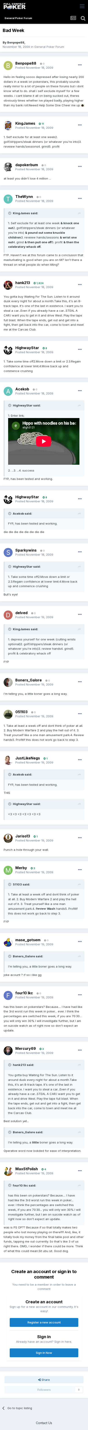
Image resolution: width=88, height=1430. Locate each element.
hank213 (22, 282)
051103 (21, 712)
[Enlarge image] (82, 105)
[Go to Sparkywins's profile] (8, 552)
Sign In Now (44, 1353)
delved (21, 612)
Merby (21, 868)
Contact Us (44, 1423)
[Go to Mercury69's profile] (8, 1050)
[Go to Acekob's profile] (8, 391)
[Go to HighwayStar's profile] (8, 350)
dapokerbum (26, 165)
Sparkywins (26, 550)
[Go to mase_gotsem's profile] (8, 942)
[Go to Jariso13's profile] (8, 838)
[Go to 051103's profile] (8, 714)
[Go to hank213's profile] (8, 285)
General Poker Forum (49, 47)
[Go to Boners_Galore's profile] (8, 682)
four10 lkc (24, 993)
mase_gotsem (27, 940)
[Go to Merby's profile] (8, 870)
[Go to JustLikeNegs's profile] (8, 760)
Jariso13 (22, 836)
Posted (34, 67)
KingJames (25, 123)
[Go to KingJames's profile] (8, 125)
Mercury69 (25, 1048)
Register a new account (44, 1322)
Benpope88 (15, 42)
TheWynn (24, 196)
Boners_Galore (28, 680)
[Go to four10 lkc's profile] (8, 995)
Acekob (22, 389)
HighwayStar (27, 347)
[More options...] (79, 65)
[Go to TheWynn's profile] (8, 199)
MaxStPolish (26, 1169)
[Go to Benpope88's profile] (8, 65)
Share (45, 1379)
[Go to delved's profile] (8, 615)
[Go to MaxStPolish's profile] (8, 1171)
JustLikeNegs (27, 758)
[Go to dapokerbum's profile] (8, 167)
